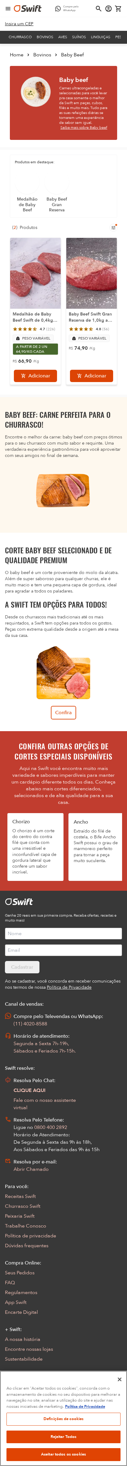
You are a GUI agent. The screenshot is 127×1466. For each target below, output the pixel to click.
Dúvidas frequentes (26, 1245)
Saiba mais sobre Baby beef (83, 127)
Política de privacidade (30, 1235)
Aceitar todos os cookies (63, 1454)
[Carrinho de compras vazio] (118, 8)
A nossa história (22, 1339)
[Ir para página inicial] (28, 8)
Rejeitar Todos (64, 1437)
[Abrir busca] (98, 8)
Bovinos (45, 37)
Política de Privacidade (85, 1406)
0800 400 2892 (50, 1127)
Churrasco (20, 37)
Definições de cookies (63, 1419)
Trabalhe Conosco (25, 1226)
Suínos (79, 37)
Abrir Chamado (31, 1169)
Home (16, 54)
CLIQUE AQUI (30, 1090)
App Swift (16, 1302)
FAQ (10, 1282)
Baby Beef (72, 54)
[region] (63, 1418)
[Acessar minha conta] (108, 8)
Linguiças (100, 37)
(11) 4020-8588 (30, 1023)
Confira (63, 712)
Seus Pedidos (20, 1272)
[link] (19, 24)
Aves (62, 37)
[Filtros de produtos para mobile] (113, 227)
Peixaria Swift (20, 1216)
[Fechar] (119, 1379)
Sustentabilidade (24, 1359)
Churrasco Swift (22, 1206)
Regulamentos (21, 1292)
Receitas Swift (20, 1196)
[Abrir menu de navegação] (8, 9)
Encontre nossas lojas (29, 1349)
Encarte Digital (21, 1312)
